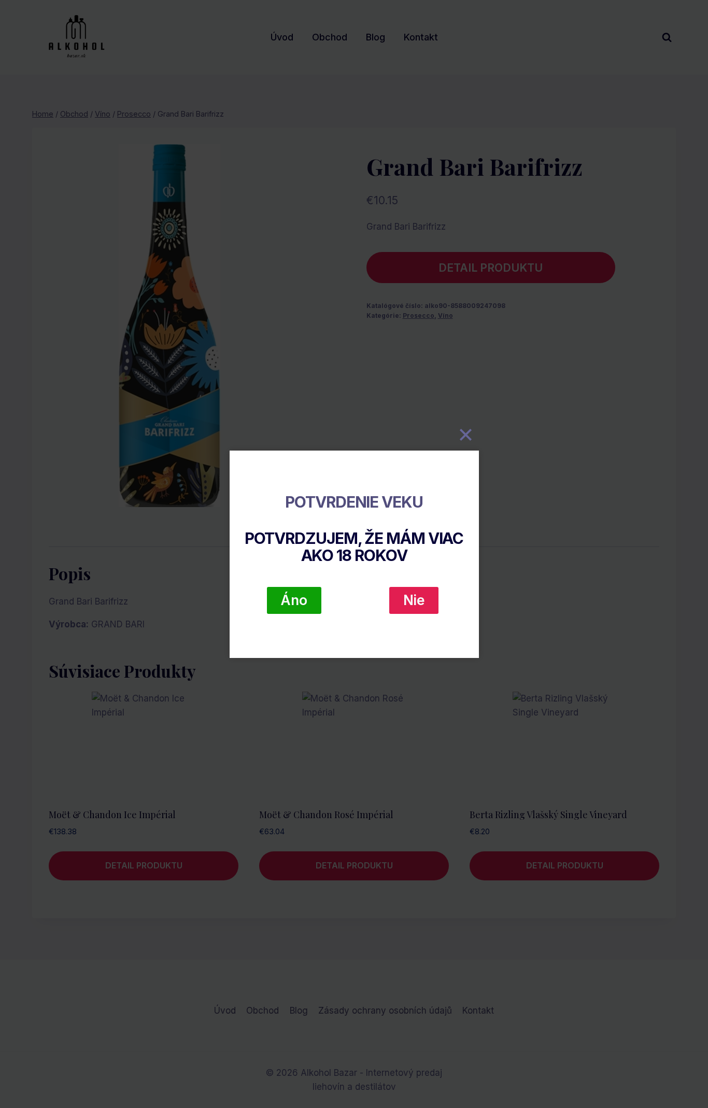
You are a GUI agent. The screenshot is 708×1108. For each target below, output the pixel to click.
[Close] (466, 435)
